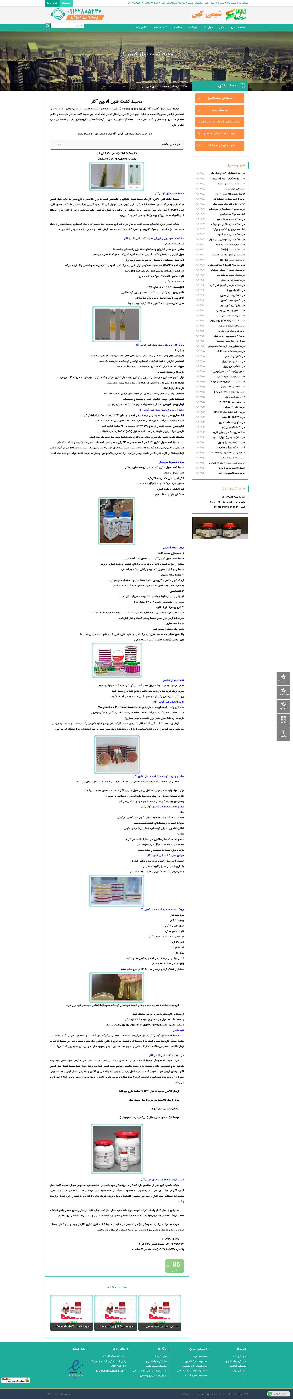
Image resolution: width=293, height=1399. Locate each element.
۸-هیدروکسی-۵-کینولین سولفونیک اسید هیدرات (228, 453)
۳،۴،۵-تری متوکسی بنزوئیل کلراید (229, 433)
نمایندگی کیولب (239, 1371)
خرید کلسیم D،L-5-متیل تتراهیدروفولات (233, 280)
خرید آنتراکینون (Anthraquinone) (227, 321)
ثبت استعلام (160, 27)
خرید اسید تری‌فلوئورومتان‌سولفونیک (227, 382)
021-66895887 (128, 153)
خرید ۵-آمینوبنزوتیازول (234, 367)
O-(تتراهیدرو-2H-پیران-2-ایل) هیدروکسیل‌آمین (229, 194)
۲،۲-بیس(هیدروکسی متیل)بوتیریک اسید (228, 372)
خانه (185, 87)
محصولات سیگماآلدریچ (196, 1361)
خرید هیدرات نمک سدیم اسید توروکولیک (230, 245)
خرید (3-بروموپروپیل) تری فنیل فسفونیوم (229, 336)
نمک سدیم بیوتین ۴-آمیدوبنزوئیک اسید (228, 230)
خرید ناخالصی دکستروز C (233, 387)
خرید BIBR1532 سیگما (233, 417)
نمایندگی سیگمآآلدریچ (236, 1361)
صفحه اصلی (238, 27)
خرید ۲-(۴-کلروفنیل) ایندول (231, 443)
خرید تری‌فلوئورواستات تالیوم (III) (228, 392)
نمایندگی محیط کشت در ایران (144, 224)
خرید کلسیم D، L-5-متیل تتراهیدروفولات (232, 301)
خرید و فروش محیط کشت (220, 145)
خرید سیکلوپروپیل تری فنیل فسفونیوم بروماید (226, 346)
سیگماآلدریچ (149, 230)
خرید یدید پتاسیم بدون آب (232, 473)
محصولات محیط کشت (196, 1376)
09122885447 (119, 159)
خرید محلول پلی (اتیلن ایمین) (230, 311)
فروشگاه (66, 3)
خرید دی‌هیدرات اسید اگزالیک (230, 377)
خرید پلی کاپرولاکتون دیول (232, 306)
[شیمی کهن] (197, 15)
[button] (57, 145)
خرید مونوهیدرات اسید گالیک (231, 351)
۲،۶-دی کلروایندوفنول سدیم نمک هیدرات (229, 204)
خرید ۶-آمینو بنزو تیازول (233, 361)
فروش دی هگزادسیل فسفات (231, 341)
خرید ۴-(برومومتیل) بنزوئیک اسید (228, 438)
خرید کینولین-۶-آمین (235, 356)
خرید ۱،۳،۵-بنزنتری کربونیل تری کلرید (227, 285)
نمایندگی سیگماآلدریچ (220, 98)
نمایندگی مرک (220, 110)
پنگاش (48, 1394)
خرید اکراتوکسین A (236, 290)
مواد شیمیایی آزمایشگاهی (194, 1366)
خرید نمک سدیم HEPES (232, 260)
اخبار (222, 27)
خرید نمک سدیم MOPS (233, 250)
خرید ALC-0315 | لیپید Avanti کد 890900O (227, 179)
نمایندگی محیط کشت (156, 1366)
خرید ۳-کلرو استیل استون (232, 296)
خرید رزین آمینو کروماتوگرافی (231, 331)
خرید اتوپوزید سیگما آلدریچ (232, 422)
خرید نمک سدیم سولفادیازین (231, 219)
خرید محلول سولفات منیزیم (232, 326)
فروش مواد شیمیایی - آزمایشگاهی (150, 1371)
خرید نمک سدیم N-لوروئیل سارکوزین (227, 270)
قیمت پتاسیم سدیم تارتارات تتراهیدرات (231, 468)
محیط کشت (132, 230)
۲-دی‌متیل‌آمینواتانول (235, 397)
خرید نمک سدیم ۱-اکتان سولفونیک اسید (228, 224)
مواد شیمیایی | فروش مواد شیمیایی (220, 122)
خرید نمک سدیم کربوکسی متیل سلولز (227, 240)
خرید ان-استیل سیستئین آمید (230, 316)
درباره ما (208, 27)
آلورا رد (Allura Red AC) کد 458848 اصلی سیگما (230, 448)
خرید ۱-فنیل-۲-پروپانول (234, 407)
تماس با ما (52, 3)
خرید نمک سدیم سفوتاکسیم (231, 235)
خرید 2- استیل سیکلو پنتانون (231, 184)
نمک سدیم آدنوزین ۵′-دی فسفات (228, 255)
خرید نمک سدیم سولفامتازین (231, 275)
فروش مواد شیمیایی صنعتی (219, 133)
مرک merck (166, 230)
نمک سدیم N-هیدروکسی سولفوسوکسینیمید (232, 214)
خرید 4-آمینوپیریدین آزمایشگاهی (229, 199)
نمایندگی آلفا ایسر (237, 1366)
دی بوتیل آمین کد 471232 (231, 402)
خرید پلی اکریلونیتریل (235, 189)
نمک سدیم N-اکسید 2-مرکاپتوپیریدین (226, 265)
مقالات (178, 27)
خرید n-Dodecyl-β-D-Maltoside (227, 174)
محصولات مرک (200, 1357)
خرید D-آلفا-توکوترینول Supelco (229, 412)
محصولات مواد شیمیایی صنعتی (192, 1371)
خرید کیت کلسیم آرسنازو (233, 458)
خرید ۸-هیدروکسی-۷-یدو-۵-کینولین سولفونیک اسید (227, 463)
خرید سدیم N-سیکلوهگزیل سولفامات (227, 209)
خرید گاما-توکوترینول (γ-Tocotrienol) (233, 427)
